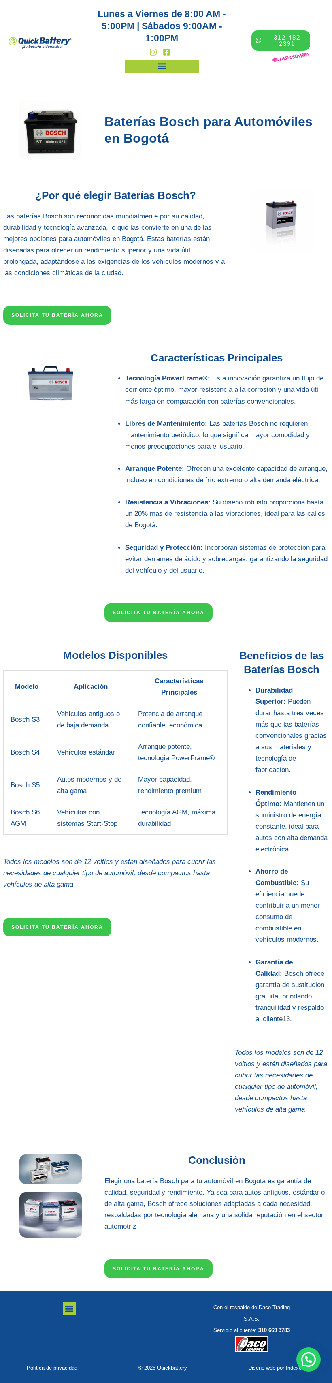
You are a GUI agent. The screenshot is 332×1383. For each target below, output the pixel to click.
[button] (162, 66)
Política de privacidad (52, 1368)
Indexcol (296, 1368)
